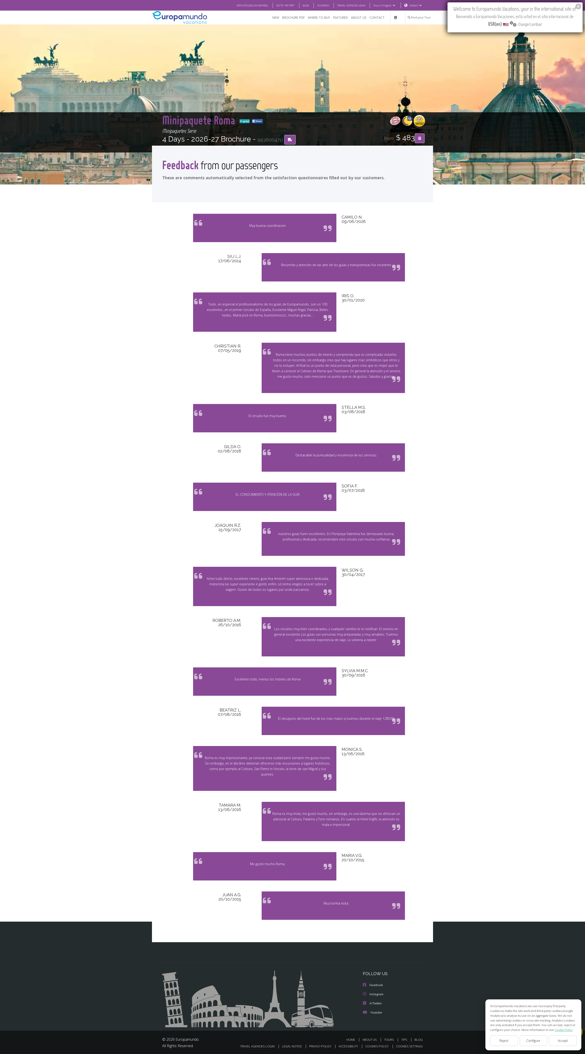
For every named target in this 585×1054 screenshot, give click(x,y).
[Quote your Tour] (420, 138)
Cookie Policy (564, 1030)
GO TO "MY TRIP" (285, 5)
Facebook (376, 985)
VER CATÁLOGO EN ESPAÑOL (252, 5)
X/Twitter (376, 1003)
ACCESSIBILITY (348, 1046)
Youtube (376, 1012)
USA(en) (413, 5)
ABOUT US (359, 17)
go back (246, 121)
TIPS (404, 1040)
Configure (533, 1040)
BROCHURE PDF (293, 17)
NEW (275, 17)
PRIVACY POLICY (320, 1046)
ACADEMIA (323, 5)
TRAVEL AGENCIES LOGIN (351, 5)
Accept (563, 1040)
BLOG (306, 5)
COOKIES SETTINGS (409, 1046)
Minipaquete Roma (200, 119)
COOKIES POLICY (377, 1046)
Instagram (376, 994)
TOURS (389, 1040)
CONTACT (377, 17)
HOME (350, 1040)
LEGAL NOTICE (292, 1046)
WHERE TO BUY (319, 17)
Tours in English (382, 5)
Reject (504, 1040)
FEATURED (340, 17)
